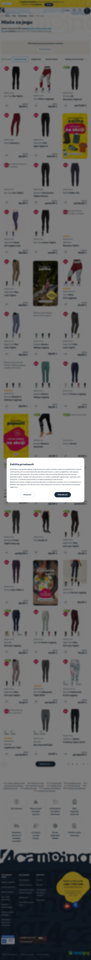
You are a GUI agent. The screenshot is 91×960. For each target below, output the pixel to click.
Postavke (27, 495)
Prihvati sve (63, 495)
